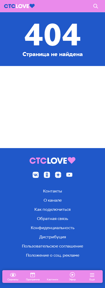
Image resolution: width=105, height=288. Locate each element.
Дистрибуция (52, 237)
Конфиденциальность (52, 227)
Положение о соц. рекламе (52, 255)
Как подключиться (52, 209)
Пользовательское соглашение (52, 246)
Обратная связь (52, 218)
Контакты (52, 191)
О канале (53, 200)
